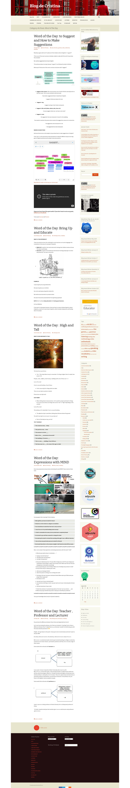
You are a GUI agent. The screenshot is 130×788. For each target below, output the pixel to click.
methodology (85, 339)
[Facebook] (60, 787)
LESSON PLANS (58, 20)
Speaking (84, 430)
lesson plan (95, 334)
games (83, 332)
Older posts (41, 728)
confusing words (56, 235)
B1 (52, 47)
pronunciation (84, 346)
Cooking (83, 376)
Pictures (84, 426)
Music (82, 405)
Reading (83, 414)
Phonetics (83, 410)
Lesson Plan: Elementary (86, 397)
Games (82, 386)
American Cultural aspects (86, 370)
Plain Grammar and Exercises (87, 412)
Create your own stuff (87, 420)
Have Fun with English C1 (87, 621)
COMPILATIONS (56, 17)
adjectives (84, 324)
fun (95, 329)
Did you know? (84, 382)
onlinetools (67, 47)
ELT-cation (85, 617)
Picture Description (88, 432)
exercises (90, 329)
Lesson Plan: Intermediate (86, 399)
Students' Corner (84, 440)
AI (86, 324)
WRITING (75, 23)
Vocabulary (85, 436)
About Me (32, 17)
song (89, 348)
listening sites (91, 336)
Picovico (47, 217)
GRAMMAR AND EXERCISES (35, 20)
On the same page (86, 623)
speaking (36, 49)
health (86, 334)
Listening (83, 403)
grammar (60, 47)
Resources (83, 416)
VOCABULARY (67, 23)
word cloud (92, 354)
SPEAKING (39, 23)
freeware (84, 422)
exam (86, 329)
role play (82, 348)
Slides (84, 428)
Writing (82, 459)
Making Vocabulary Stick (86, 252)
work (95, 354)
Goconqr (41, 217)
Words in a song (84, 456)
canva (95, 324)
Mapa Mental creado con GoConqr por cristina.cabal (46, 182)
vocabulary (62, 235)
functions (56, 47)
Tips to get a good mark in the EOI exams (89, 447)
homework (89, 334)
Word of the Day (45, 47)
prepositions (93, 343)
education (60, 618)
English (97, 326)
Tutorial (82, 450)
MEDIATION (74, 20)
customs (83, 378)
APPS (38, 17)
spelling (82, 351)
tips (91, 351)
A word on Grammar (85, 365)
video (94, 351)
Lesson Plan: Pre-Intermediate (87, 401)
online (63, 47)
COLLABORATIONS (46, 17)
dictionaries (93, 326)
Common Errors (84, 372)
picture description (86, 344)
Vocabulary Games (85, 452)
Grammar (84, 424)
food (93, 329)
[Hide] (70, 787)
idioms (54, 465)
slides (86, 348)
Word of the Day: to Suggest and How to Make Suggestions (54, 40)
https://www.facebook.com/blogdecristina (90, 97)
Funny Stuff (83, 384)
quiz (89, 345)
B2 (91, 324)
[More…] (69, 787)
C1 (93, 324)
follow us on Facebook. (40, 212)
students (87, 351)
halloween (83, 334)
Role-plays (86, 434)
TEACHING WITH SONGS (49, 23)
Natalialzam (85, 615)
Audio (84, 418)
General (82, 388)
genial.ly (87, 332)
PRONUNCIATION (84, 20)
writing (84, 356)
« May (85, 601)
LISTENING (67, 20)
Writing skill (85, 438)
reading (92, 346)
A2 (51, 47)
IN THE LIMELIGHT (48, 20)
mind (57, 465)
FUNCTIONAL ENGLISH (79, 17)
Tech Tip (83, 442)
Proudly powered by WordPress (36, 785)
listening (84, 336)
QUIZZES (92, 20)
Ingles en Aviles (86, 613)
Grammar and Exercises (86, 391)
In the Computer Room (85, 393)
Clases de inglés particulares (88, 625)
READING (32, 23)
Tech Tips (59, 23)
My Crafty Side (84, 407)
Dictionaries (83, 380)
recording (96, 345)
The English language (85, 445)
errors (83, 329)
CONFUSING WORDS (67, 17)
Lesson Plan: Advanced (86, 395)
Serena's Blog (85, 619)
